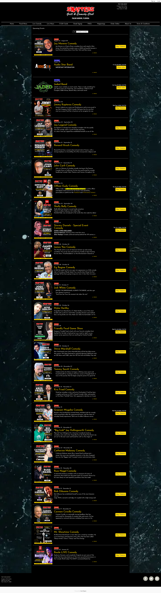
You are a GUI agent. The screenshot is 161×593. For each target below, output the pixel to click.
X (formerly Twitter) (89, 192)
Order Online (115, 24)
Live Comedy (37, 24)
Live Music (50, 24)
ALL (75, 31)
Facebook (77, 192)
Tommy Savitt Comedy (66, 369)
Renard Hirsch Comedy (66, 145)
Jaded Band (60, 84)
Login (158, 1)
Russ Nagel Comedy (65, 471)
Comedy (79, 31)
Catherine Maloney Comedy (69, 450)
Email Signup (77, 24)
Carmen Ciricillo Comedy (67, 511)
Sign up (153, 1)
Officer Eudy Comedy (66, 186)
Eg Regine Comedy (64, 267)
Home (12, 24)
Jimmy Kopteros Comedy (67, 104)
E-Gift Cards (64, 24)
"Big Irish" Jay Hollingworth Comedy (74, 430)
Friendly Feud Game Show (68, 328)
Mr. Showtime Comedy (66, 532)
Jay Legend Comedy (65, 125)
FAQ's (90, 24)
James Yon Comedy (64, 247)
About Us (128, 24)
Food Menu (23, 24)
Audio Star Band (63, 64)
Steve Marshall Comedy (67, 349)
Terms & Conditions (143, 24)
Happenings (101, 24)
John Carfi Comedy (64, 165)
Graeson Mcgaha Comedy (68, 410)
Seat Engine (83, 591)
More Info (121, 67)
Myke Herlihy (61, 308)
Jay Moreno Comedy (65, 43)
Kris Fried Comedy (64, 389)
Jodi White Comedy (65, 288)
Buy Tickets (120, 108)
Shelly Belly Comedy (65, 206)
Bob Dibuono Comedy (66, 491)
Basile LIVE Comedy (65, 552)
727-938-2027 (122, 4)
